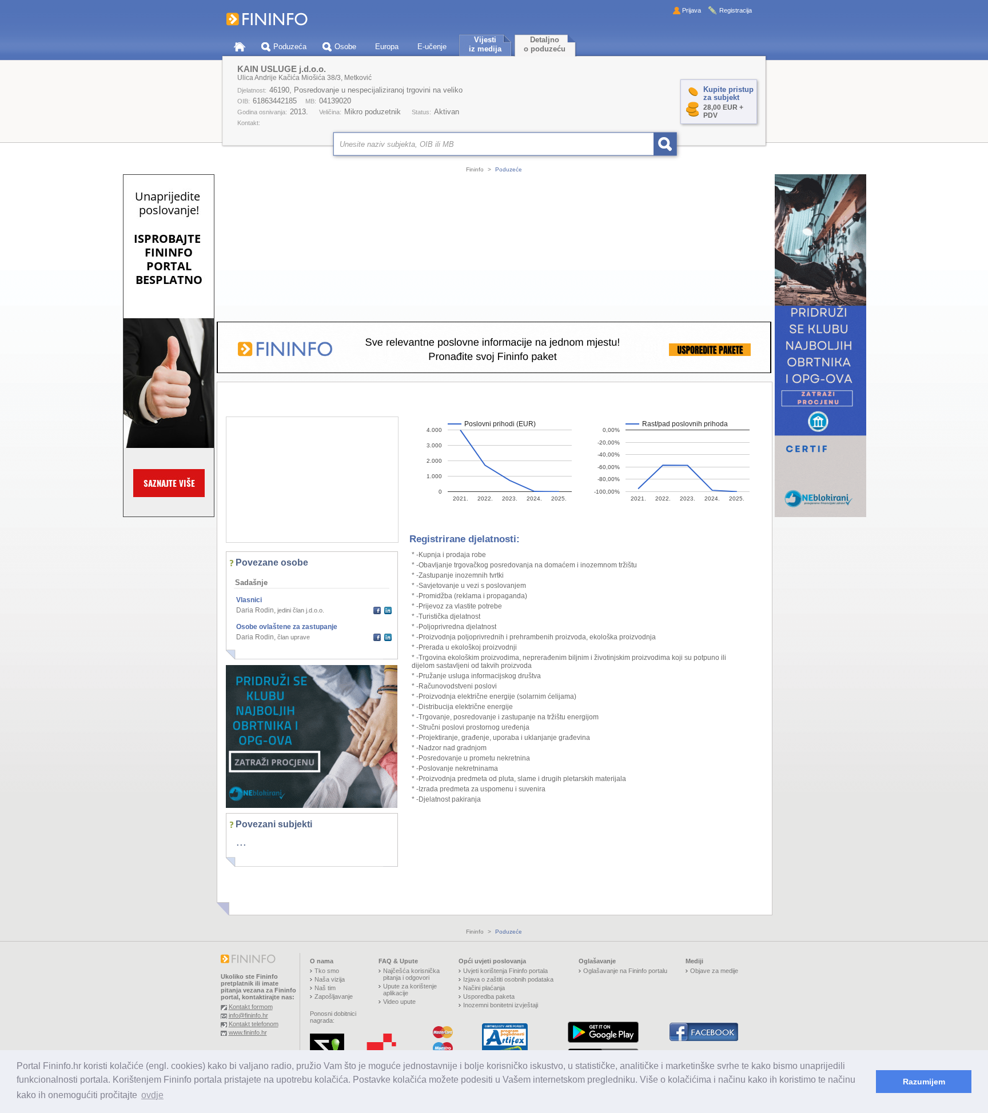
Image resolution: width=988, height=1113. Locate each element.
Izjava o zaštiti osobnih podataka (508, 979)
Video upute (399, 1001)
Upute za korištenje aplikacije (410, 989)
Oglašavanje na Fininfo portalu (625, 970)
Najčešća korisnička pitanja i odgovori (411, 974)
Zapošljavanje (333, 996)
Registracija (735, 10)
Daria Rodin (255, 610)
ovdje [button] (152, 1095)
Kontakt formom (251, 1006)
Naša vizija (329, 979)
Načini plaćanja (484, 987)
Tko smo (326, 970)
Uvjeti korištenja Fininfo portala (505, 970)
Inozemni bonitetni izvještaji (500, 1005)
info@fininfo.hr (248, 1015)
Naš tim (325, 987)
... (241, 841)
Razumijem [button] (924, 1081)
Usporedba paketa (489, 996)
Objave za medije (714, 970)
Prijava (691, 10)
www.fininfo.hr (248, 1032)
